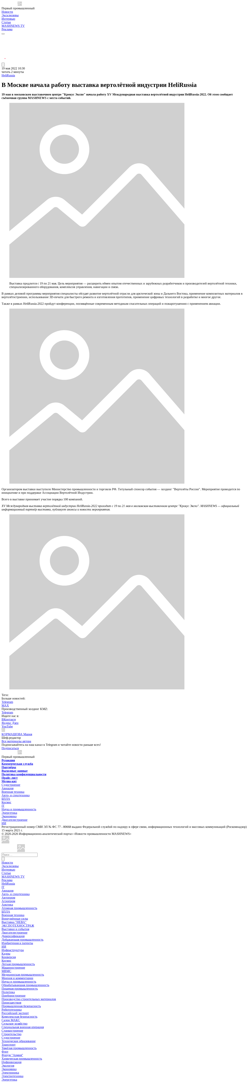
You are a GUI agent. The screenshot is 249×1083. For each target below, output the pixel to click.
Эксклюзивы (10, 15)
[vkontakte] (3, 51)
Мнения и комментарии (17, 978)
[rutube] (3, 60)
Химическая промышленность (22, 1058)
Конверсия (9, 957)
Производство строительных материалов (29, 999)
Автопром (8, 897)
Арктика (7, 904)
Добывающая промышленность (22, 939)
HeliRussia (8, 75)
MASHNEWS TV (13, 25)
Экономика (9, 816)
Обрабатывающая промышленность (25, 985)
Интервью (8, 18)
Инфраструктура (13, 950)
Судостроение (11, 784)
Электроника (10, 1072)
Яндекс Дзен (10, 723)
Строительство (11, 1034)
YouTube (7, 726)
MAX (5, 705)
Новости (7, 11)
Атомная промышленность (19, 908)
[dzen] (3, 56)
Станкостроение (12, 1030)
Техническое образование (19, 1041)
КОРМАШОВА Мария (17, 734)
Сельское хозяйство (14, 1023)
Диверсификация (13, 936)
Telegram (7, 702)
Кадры (6, 953)
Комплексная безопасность (19, 1016)
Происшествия (11, 1002)
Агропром (8, 901)
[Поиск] (3, 859)
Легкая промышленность (18, 964)
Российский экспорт (15, 1013)
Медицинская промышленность (23, 974)
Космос (6, 802)
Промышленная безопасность (21, 1006)
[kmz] (21, 851)
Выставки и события (15, 929)
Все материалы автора (16, 741)
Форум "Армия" (12, 1055)
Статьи (6, 22)
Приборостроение (13, 995)
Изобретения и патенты (17, 943)
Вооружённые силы (15, 918)
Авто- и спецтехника (16, 795)
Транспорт (9, 1044)
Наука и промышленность (19, 809)
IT (3, 805)
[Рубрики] (3, 33)
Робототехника (12, 1009)
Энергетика (9, 812)
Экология (8, 1065)
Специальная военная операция (23, 1027)
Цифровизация (11, 1062)
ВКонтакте (9, 719)
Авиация (7, 788)
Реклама (7, 29)
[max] (3, 42)
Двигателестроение (14, 819)
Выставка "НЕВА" (14, 922)
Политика (8, 992)
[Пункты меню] (3, 65)
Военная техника (13, 791)
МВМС (6, 971)
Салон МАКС (11, 1020)
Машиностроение (13, 967)
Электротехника (12, 1076)
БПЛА (6, 798)
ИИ (4, 823)
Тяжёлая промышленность (19, 1048)
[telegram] (3, 37)
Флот (5, 1051)
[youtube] (3, 46)
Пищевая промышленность (20, 988)
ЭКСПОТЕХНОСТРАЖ (18, 925)
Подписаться (10, 748)
